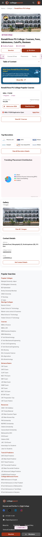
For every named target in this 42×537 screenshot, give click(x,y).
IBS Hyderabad (5, 287)
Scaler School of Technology (10, 308)
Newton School (5, 305)
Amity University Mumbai (9, 291)
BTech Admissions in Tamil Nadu (11, 489)
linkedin (15, 510)
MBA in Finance (6, 325)
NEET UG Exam (5, 391)
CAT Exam (4, 366)
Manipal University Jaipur (9, 281)
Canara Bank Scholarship (9, 430)
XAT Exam (4, 388)
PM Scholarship (6, 420)
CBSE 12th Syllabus (7, 408)
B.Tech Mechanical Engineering (10, 340)
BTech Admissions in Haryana (10, 492)
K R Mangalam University (8, 284)
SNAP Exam (5, 385)
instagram (21, 510)
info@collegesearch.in (11, 520)
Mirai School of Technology (9, 314)
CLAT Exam (4, 372)
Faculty (34, 56)
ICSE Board (4, 436)
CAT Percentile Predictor (8, 465)
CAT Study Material (7, 411)
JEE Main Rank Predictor (8, 459)
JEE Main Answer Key (7, 417)
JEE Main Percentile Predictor (10, 468)
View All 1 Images (21, 229)
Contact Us (16, 525)
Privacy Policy (29, 525)
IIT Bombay (4, 297)
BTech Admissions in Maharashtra (11, 486)
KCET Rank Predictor (7, 462)
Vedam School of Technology (10, 318)
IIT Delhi (3, 300)
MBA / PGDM (7, 93)
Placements (24, 56)
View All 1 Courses (21, 119)
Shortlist (11, 50)
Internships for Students (8, 445)
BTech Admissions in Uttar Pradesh (12, 483)
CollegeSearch (14, 2)
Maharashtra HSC (6, 433)
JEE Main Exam (6, 382)
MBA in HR (4, 328)
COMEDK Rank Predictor (8, 474)
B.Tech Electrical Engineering (10, 347)
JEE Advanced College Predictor (11, 471)
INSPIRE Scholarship (7, 423)
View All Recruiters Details (21, 151)
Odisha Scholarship (7, 427)
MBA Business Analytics (8, 331)
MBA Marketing (6, 334)
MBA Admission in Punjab (9, 479)
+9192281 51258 (10, 516)
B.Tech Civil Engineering (8, 343)
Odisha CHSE (5, 439)
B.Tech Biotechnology (7, 337)
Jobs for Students (6, 448)
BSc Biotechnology (7, 359)
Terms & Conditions (9, 529)
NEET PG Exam (5, 376)
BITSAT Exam (5, 394)
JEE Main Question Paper (9, 414)
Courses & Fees (12, 56)
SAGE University (6, 294)
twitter (9, 510)
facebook (4, 510)
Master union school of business (11, 311)
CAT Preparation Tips (7, 398)
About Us (5, 525)
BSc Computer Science (8, 353)
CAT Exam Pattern (7, 401)
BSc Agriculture (6, 356)
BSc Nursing (5, 350)
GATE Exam (4, 369)
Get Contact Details (21, 262)
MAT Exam (4, 379)
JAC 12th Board (6, 442)
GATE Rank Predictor (7, 456)
